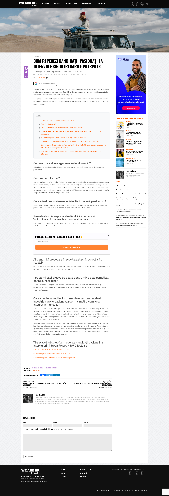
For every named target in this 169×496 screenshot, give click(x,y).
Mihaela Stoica (102, 387)
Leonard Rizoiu (27, 387)
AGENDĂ (83, 473)
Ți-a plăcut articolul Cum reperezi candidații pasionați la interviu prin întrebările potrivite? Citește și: (130, 224)
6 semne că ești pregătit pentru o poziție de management (54, 358)
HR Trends (128, 121)
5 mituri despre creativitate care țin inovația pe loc (51, 349)
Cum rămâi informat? (48, 124)
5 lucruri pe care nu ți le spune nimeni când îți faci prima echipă (93, 384)
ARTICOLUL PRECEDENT (29, 381)
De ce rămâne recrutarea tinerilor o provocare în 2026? (134, 124)
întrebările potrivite (51, 368)
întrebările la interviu (38, 368)
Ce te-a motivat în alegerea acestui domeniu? (57, 120)
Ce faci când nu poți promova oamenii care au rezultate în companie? (44, 384)
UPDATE (64, 473)
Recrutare (36, 56)
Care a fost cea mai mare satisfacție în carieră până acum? (62, 128)
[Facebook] (26, 68)
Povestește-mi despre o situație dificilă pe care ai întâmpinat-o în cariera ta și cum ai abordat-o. (128, 199)
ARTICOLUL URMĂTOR (106, 381)
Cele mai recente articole (129, 118)
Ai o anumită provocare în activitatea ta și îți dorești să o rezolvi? (64, 138)
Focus (57, 4)
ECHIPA (83, 477)
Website (86, 422)
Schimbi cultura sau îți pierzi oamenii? (133, 161)
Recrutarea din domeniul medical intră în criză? (134, 142)
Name (25, 422)
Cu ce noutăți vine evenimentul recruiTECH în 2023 (51, 354)
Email (55, 422)
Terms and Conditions (103, 490)
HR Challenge (71, 4)
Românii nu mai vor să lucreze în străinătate (133, 133)
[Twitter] (26, 72)
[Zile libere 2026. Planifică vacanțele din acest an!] (120, 153)
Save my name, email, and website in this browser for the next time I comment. (49, 429)
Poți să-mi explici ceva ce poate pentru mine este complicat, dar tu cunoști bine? (70, 141)
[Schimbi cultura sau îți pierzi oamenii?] (120, 162)
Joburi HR (101, 4)
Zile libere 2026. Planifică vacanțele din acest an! (134, 151)
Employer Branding (131, 158)
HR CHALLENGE (86, 470)
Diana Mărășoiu (40, 77)
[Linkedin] (26, 76)
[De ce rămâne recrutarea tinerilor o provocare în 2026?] (120, 125)
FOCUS (64, 477)
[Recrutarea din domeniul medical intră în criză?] (120, 143)
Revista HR (86, 4)
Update (45, 4)
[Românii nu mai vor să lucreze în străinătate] (120, 134)
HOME (63, 470)
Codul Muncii (129, 149)
